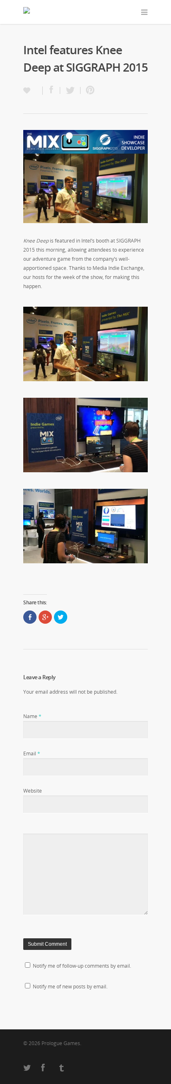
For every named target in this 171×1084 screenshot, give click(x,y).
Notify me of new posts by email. (70, 986)
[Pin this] (88, 90)
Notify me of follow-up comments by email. (82, 965)
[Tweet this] (70, 90)
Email (31, 753)
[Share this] (51, 90)
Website (32, 790)
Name (32, 716)
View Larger (85, 344)
